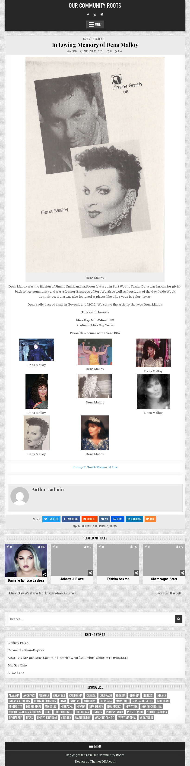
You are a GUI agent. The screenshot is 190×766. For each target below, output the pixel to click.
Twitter (53, 519)
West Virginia (127, 717)
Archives (29, 695)
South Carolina (157, 712)
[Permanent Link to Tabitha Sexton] (118, 560)
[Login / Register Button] (102, 15)
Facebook (72, 519)
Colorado (106, 695)
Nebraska (67, 706)
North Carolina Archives (25, 712)
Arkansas (59, 695)
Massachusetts (143, 701)
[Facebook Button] (88, 15)
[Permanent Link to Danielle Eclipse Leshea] (26, 560)
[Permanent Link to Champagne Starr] (164, 560)
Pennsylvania (114, 712)
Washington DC (104, 717)
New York (131, 706)
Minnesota (15, 706)
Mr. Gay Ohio (17, 665)
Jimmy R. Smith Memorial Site (95, 467)
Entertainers (95, 39)
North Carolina (152, 706)
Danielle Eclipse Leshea (26, 580)
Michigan (163, 701)
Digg (120, 519)
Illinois (148, 695)
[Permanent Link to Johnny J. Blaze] (72, 560)
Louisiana (106, 701)
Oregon (97, 712)
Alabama (14, 695)
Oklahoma (82, 712)
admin (73, 51)
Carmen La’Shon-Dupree (26, 650)
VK (106, 519)
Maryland (122, 701)
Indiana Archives (19, 701)
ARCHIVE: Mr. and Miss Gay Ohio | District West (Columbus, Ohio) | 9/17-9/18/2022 (68, 658)
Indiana (161, 695)
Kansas (74, 701)
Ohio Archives (63, 712)
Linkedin (136, 519)
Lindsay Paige (18, 643)
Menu (98, 24)
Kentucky (90, 701)
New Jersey (96, 706)
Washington (83, 717)
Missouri (51, 706)
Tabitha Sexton (118, 579)
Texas (113, 526)
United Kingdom (47, 717)
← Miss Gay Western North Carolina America (40, 593)
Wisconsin (146, 717)
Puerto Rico (135, 712)
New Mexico (114, 706)
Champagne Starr (164, 579)
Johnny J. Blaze (72, 579)
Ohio (48, 712)
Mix (152, 519)
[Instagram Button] (95, 15)
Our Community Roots (95, 5)
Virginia (66, 717)
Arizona (44, 695)
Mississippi (33, 706)
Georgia (134, 695)
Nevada (81, 706)
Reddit (91, 519)
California (75, 695)
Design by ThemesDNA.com (95, 761)
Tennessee (15, 717)
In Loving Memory (97, 526)
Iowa (63, 701)
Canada (90, 695)
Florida (120, 695)
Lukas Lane (16, 673)
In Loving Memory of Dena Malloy (95, 44)
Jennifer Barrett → (170, 593)
